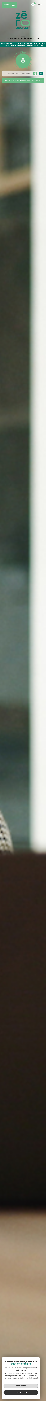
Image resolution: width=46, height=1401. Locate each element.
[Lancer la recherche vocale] (23, 60)
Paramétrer (21, 1386)
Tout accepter (21, 1392)
